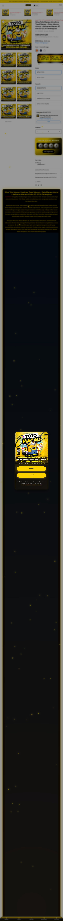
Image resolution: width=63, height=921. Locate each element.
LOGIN (31, 468)
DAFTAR (31, 475)
